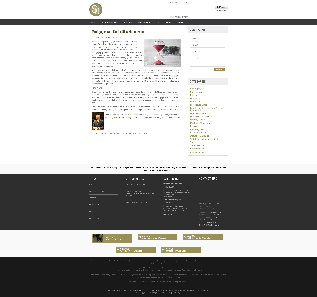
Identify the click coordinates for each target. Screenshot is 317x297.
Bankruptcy (195, 89)
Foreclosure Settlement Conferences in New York (207, 109)
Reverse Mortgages (199, 133)
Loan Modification (198, 113)
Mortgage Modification (201, 123)
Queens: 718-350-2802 (186, 14)
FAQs (159, 22)
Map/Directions (213, 225)
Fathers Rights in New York (136, 184)
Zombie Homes (197, 152)
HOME (93, 22)
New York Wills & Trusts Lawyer (137, 202)
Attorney (93, 198)
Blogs (168, 22)
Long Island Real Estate (201, 116)
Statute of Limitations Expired (204, 139)
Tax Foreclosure (197, 145)
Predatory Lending (199, 129)
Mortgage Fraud (197, 120)
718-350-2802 (216, 217)
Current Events (197, 92)
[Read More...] (168, 197)
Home (91, 184)
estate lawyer (133, 114)
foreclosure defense (140, 133)
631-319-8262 (215, 214)
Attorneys (128, 22)
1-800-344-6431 (211, 222)
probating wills (111, 117)
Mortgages (195, 126)
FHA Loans (195, 98)
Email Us (202, 225)
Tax (192, 142)
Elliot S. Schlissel (115, 37)
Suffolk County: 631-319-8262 (191, 10)
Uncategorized (197, 149)
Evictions (194, 95)
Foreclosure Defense (111, 133)
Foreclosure (195, 102)
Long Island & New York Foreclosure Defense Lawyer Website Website (140, 193)
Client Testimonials (110, 22)
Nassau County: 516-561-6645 (191, 6)
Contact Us (182, 22)
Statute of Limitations (200, 136)
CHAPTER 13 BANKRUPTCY (173, 184)
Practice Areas (144, 22)
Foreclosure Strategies (172, 200)
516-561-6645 (216, 212)
